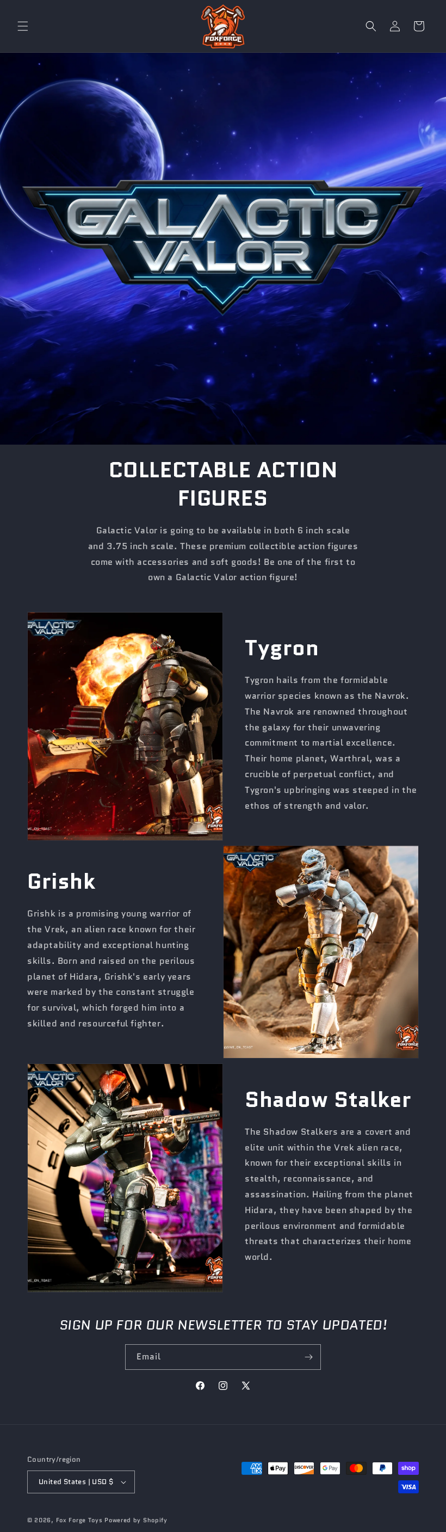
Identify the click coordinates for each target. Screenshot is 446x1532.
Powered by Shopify (136, 1520)
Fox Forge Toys (79, 1520)
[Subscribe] (308, 1357)
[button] (23, 26)
